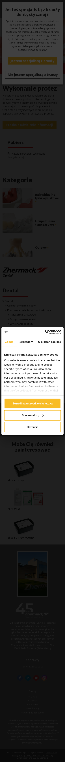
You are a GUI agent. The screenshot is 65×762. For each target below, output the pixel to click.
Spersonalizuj (30, 415)
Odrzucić (32, 427)
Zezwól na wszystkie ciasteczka (33, 403)
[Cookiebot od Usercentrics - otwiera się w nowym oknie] (46, 331)
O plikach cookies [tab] (49, 341)
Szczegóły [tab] (26, 341)
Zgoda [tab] (9, 341)
